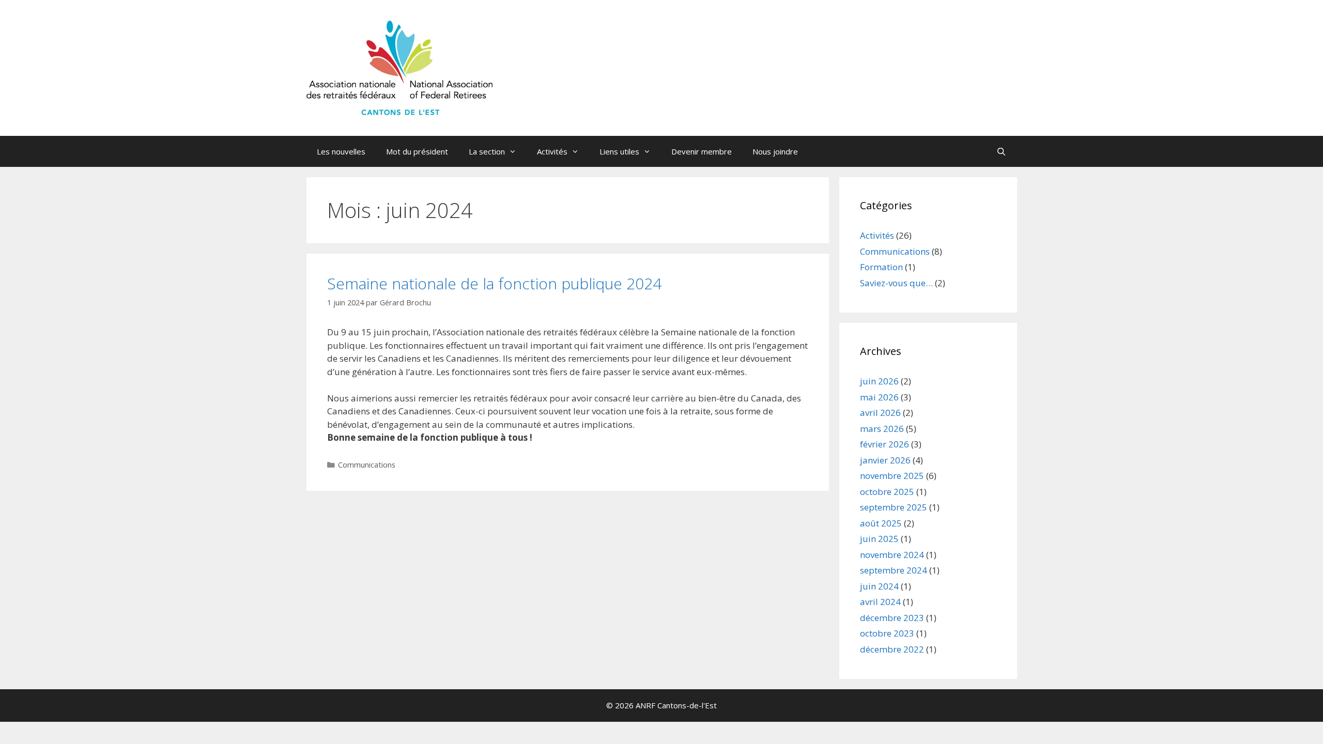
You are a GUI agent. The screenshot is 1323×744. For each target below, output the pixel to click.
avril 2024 (880, 602)
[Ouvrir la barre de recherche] (1001, 151)
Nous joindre (775, 151)
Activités (552, 151)
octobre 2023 (887, 633)
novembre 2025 (892, 476)
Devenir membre (701, 151)
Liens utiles (619, 151)
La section (487, 151)
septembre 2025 (893, 507)
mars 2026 (882, 429)
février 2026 (884, 444)
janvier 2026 (885, 460)
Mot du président (417, 151)
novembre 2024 (892, 555)
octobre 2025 (887, 492)
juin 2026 (879, 381)
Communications (366, 465)
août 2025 (881, 523)
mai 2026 (879, 397)
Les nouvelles (341, 151)
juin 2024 (879, 586)
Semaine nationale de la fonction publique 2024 (494, 283)
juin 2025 (879, 539)
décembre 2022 (892, 649)
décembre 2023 (892, 618)
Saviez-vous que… (896, 283)
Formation (881, 267)
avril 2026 (880, 413)
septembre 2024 (893, 570)
